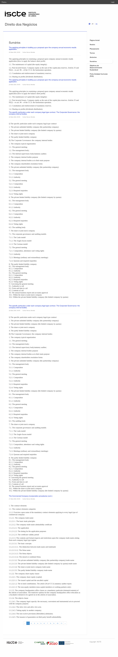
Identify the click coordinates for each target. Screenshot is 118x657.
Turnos (92, 53)
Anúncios (93, 57)
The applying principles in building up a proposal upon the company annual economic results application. (42, 48)
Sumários (93, 61)
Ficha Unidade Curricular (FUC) (99, 75)
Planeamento (94, 49)
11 (61, 623)
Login (113, 2)
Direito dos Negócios (21, 24)
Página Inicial (95, 40)
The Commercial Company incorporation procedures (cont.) (30, 496)
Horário (92, 44)
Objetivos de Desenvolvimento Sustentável (96, 67)
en (96, 24)
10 (57, 623)
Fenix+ (4, 2)
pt (92, 24)
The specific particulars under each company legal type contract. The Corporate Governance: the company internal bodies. (44, 113)
